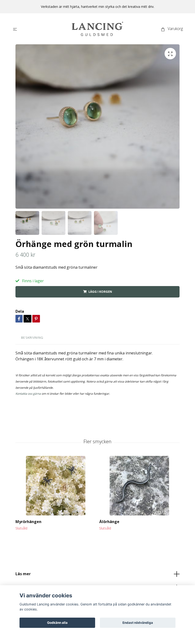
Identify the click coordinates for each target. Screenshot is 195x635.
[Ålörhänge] (139, 485)
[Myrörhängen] (55, 485)
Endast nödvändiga (137, 623)
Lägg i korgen (100, 291)
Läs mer (23, 573)
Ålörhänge (109, 521)
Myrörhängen (28, 521)
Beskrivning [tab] (32, 337)
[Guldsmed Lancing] (97, 29)
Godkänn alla (57, 623)
